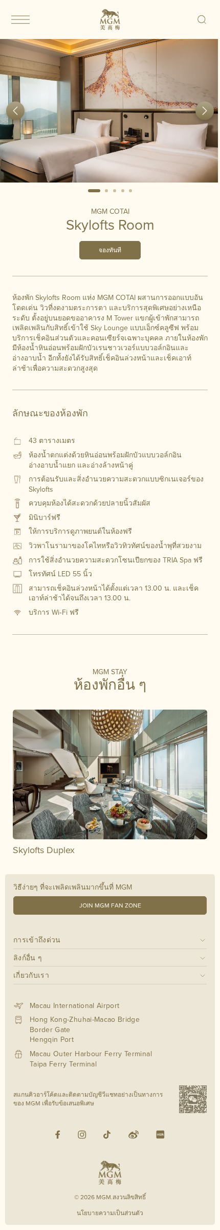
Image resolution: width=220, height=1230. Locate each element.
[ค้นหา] (202, 19)
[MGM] (110, 19)
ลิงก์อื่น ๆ (27, 957)
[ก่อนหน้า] (15, 110)
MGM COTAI (110, 211)
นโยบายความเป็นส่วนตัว (110, 1212)
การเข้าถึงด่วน (37, 939)
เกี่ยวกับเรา (31, 975)
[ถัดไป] (204, 110)
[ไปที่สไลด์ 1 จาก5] (94, 191)
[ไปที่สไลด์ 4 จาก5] (123, 191)
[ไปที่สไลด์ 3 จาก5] (115, 191)
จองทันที (110, 250)
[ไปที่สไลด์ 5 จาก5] (130, 191)
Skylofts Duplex (44, 849)
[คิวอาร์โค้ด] (193, 1099)
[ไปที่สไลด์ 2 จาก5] (107, 191)
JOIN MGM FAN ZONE (110, 905)
